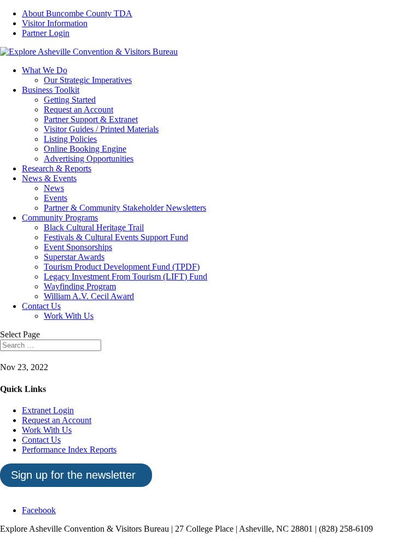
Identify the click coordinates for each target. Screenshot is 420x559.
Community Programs (60, 217)
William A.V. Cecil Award (89, 296)
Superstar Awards (74, 256)
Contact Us (41, 306)
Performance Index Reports (69, 449)
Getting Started (70, 99)
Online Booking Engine (85, 148)
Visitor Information (55, 23)
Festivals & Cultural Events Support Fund (116, 237)
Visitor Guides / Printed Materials (101, 129)
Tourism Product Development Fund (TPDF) (122, 266)
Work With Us (69, 315)
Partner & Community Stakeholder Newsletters (125, 207)
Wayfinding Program (80, 286)
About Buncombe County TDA (77, 13)
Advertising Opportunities (88, 158)
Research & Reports (56, 168)
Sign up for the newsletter (73, 475)
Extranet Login (48, 410)
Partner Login (45, 33)
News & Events (49, 178)
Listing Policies (70, 139)
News (54, 188)
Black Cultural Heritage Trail (94, 227)
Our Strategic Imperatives (88, 80)
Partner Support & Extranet (91, 119)
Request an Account (78, 109)
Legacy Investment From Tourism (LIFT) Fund (125, 276)
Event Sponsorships (78, 247)
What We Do (44, 70)
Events (55, 198)
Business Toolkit (50, 89)
